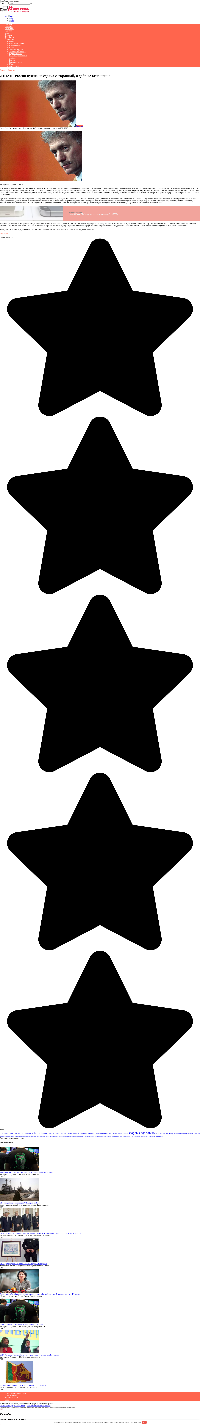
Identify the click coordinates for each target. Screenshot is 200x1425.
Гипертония (18, 1133)
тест (135, 1136)
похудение (53, 1136)
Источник (4, 233)
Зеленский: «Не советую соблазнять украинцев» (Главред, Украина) (27, 1172)
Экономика (9, 29)
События (8, 25)
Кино (11, 47)
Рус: (6, 16)
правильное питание (83, 1136)
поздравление (27, 1136)
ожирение (6, 1136)
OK (144, 1422)
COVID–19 (3, 1133)
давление (104, 1133)
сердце (114, 1136)
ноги (1, 1136)
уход (138, 1136)
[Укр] (11, 21)
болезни (92, 1133)
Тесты (7, 1400)
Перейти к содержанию (9, 1)
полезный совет (35, 1136)
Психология (9, 39)
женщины (125, 1133)
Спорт (7, 33)
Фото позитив (14, 66)
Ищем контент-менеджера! (15, 1393)
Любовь (12, 58)
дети (110, 1133)
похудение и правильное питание (66, 1136)
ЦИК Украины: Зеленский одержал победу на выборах (22, 1324)
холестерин (158, 1136)
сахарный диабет (103, 1136)
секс (109, 1136)
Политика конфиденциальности (12, 1406)
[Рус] (11, 19)
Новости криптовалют (18, 56)
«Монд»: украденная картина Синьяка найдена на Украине (23, 1264)
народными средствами (186, 1133)
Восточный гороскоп (17, 43)
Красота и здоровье (60, 1133)
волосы (98, 1133)
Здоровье (8, 31)
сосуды (119, 1136)
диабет (115, 1133)
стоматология (126, 1136)
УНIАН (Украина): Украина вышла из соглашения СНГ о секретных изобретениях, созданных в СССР (40, 1233)
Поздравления (14, 45)
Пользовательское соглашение (38, 1406)
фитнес (151, 1136)
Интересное (9, 41)
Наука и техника (15, 54)
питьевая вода (19, 1136)
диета (120, 1133)
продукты (94, 1136)
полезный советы (44, 1136)
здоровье (134, 1133)
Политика (8, 27)
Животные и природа (17, 52)
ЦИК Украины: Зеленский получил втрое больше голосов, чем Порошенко (29, 1355)
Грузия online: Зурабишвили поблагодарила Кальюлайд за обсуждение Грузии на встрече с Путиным (40, 1294)
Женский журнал (16, 50)
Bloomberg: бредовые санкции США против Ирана (20, 1203)
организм (11, 1136)
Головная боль (28, 1133)
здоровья (147, 1133)
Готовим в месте (15, 62)
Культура (8, 35)
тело (132, 1136)
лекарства (162, 1133)
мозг (178, 1133)
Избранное (13, 64)
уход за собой (144, 1136)
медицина (171, 1132)
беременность (84, 1133)
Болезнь (10, 1133)
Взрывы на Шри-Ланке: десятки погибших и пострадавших (23, 1385)
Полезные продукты (72, 1133)
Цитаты (12, 60)
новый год (197, 1133)
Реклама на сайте (11, 1398)
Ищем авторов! (11, 1395)
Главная (3, 70)
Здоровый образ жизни (44, 1133)
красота (156, 1133)
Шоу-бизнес (9, 37)
